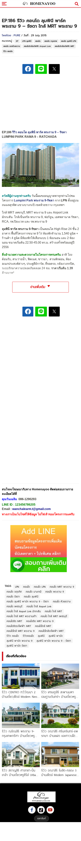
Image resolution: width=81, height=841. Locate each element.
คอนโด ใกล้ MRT (53, 611)
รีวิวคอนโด (28, 636)
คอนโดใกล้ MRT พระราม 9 (20, 631)
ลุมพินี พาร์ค (56, 636)
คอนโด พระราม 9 (54, 591)
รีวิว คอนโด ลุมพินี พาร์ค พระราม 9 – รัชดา (39, 132)
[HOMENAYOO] (38, 4)
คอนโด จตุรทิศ (14, 591)
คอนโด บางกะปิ (33, 591)
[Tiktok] (41, 810)
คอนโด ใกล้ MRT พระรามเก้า (22, 616)
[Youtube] (50, 810)
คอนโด (37, 41)
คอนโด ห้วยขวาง (62, 601)
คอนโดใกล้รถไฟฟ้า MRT (64, 46)
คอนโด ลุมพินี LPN (68, 41)
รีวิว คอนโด (8, 51)
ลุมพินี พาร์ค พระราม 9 (19, 641)
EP (17, 41)
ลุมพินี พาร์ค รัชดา (17, 646)
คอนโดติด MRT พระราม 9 (39, 621)
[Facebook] (32, 810)
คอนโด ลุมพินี (31, 596)
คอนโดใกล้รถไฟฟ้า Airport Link (37, 46)
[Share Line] (41, 69)
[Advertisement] (40, 345)
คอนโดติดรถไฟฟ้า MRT (19, 626)
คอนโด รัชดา (13, 596)
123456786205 (25, 504)
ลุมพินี (41, 636)
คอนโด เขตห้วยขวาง (11, 46)
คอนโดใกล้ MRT (43, 626)
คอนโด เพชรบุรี (14, 606)
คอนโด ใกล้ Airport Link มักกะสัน (24, 611)
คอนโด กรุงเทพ (50, 41)
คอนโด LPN (40, 587)
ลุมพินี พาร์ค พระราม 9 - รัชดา (54, 641)
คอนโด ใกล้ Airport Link (39, 606)
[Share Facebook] (27, 69)
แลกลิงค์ (41, 818)
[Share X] (54, 69)
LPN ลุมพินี (26, 41)
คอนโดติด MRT (14, 621)
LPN (17, 587)
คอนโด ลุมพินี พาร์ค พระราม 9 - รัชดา (28, 601)
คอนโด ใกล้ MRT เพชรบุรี (54, 616)
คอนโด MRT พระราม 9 (62, 587)
